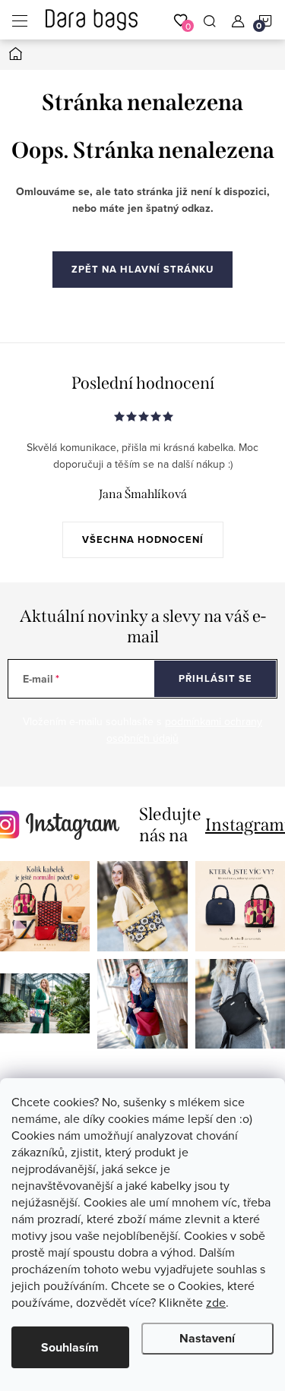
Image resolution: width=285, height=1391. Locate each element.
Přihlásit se (215, 678)
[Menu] (20, 19)
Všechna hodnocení (143, 539)
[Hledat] (209, 19)
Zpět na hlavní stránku (142, 269)
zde (216, 1302)
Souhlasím (70, 1347)
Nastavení (207, 1338)
